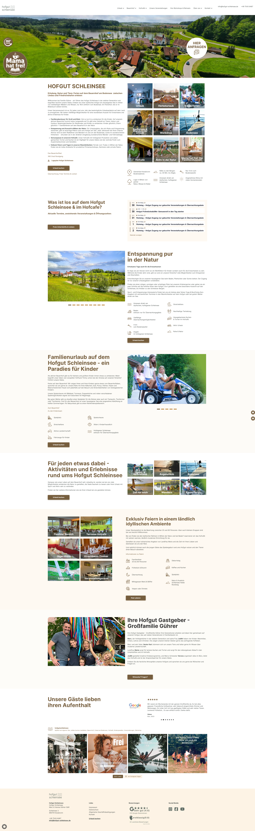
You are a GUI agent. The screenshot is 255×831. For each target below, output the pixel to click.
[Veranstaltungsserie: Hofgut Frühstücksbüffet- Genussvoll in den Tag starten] (145, 209)
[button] (123, 8)
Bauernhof (130, 8)
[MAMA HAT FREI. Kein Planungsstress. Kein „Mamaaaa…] (107, 749)
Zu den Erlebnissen (55, 411)
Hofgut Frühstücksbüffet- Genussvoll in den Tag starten (160, 211)
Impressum (93, 803)
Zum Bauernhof (53, 408)
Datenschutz (93, 805)
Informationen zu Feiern (135, 554)
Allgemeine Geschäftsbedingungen (102, 808)
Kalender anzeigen (136, 235)
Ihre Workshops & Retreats (180, 8)
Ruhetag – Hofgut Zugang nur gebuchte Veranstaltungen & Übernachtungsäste (170, 205)
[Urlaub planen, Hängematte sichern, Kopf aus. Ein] (147, 749)
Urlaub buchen (94, 814)
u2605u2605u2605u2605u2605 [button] (161, 715)
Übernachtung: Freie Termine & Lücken (62, 174)
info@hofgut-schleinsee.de (228, 6)
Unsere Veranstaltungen (158, 8)
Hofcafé (142, 8)
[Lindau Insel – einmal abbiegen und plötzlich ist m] (67, 749)
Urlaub (119, 8)
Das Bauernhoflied (55, 153)
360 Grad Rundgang (56, 156)
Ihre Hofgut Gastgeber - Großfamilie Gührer (159, 623)
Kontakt (207, 8)
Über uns (196, 8)
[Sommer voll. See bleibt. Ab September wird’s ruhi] (187, 749)
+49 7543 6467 (247, 6)
